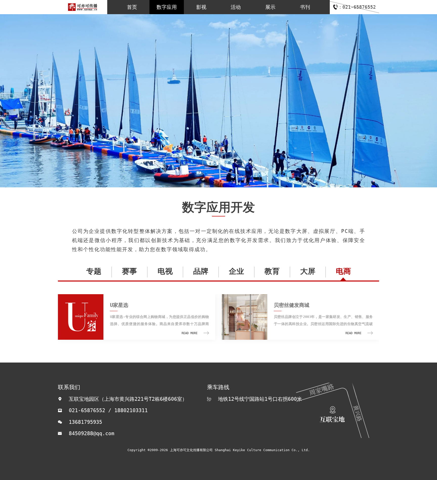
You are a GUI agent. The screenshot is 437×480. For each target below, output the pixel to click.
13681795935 (85, 422)
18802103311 (131, 410)
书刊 (305, 7)
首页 (132, 7)
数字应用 (167, 7)
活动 (236, 7)
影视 (201, 7)
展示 (270, 7)
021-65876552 (87, 410)
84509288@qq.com (91, 433)
